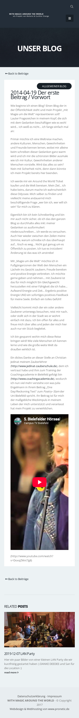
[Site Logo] (31, 15)
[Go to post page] (39, 630)
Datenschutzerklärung (31, 696)
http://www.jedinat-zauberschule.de (33, 366)
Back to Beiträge (18, 73)
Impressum (54, 696)
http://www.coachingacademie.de (32, 379)
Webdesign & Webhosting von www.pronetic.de (39, 709)
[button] (72, 6)
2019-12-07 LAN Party (19, 653)
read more (10, 672)
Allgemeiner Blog (54, 86)
